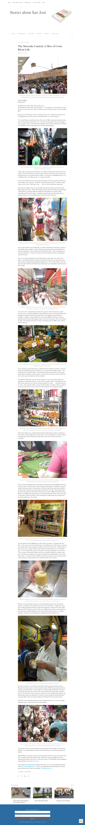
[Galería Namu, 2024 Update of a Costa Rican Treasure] (21, 792)
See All (72, 785)
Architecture (39, 33)
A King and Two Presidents (63, 801)
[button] (72, 33)
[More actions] (66, 42)
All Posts (13, 33)
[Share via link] (28, 776)
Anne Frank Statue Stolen (41, 801)
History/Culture (54, 33)
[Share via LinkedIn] (25, 776)
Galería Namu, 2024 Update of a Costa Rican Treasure (21, 801)
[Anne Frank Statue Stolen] (42, 792)
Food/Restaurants (22, 33)
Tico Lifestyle (31, 33)
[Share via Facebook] (18, 776)
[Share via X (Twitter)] (21, 776)
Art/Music (47, 33)
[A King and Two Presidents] (64, 792)
